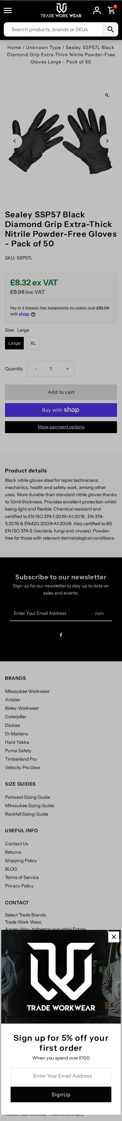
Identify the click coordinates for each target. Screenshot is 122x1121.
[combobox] (53, 29)
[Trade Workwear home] (61, 10)
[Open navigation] (11, 10)
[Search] (110, 29)
